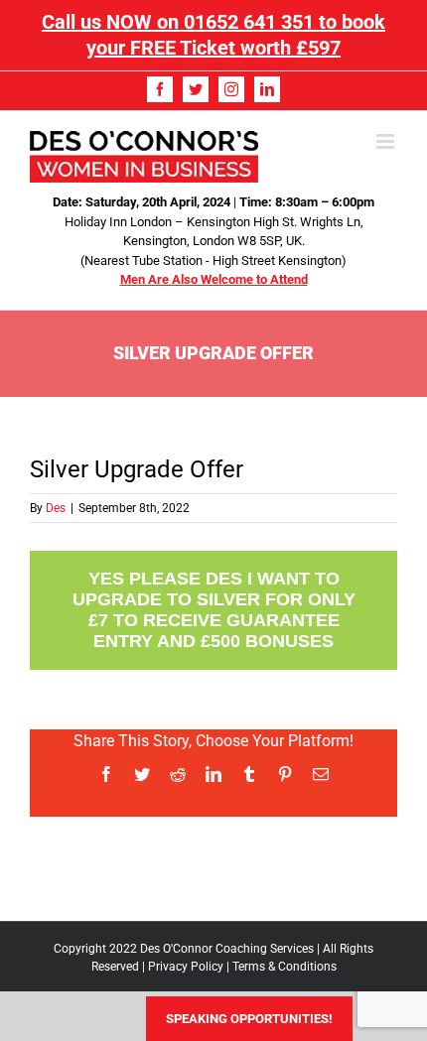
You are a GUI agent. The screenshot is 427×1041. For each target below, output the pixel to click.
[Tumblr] (249, 774)
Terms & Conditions (284, 967)
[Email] (321, 774)
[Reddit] (178, 774)
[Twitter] (196, 89)
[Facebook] (160, 89)
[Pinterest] (285, 774)
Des (56, 508)
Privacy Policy (185, 967)
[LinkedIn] (267, 89)
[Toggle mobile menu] (386, 141)
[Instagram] (231, 89)
